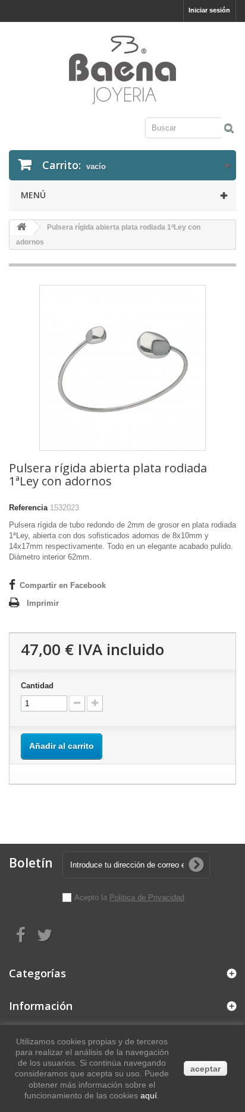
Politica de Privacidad (146, 897)
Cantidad (37, 685)
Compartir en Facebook (63, 585)
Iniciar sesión (209, 10)
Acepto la (91, 897)
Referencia (28, 507)
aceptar (205, 1068)
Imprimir (43, 603)
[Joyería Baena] (122, 71)
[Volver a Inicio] (21, 227)
